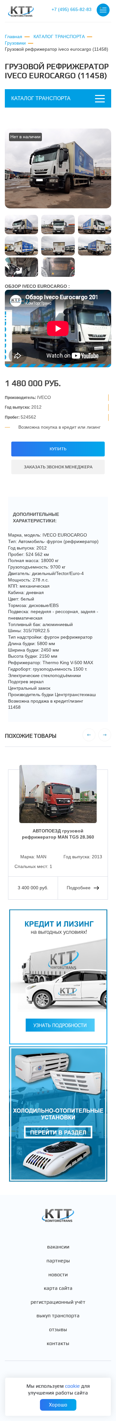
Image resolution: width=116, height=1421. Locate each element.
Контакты (58, 1343)
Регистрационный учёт (58, 1302)
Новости (58, 1275)
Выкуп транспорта (58, 1316)
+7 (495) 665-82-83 (72, 9)
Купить (58, 448)
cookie (72, 1386)
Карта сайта (58, 1288)
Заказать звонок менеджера (58, 466)
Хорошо (58, 1404)
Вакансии (58, 1247)
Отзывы (58, 1329)
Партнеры (58, 1261)
